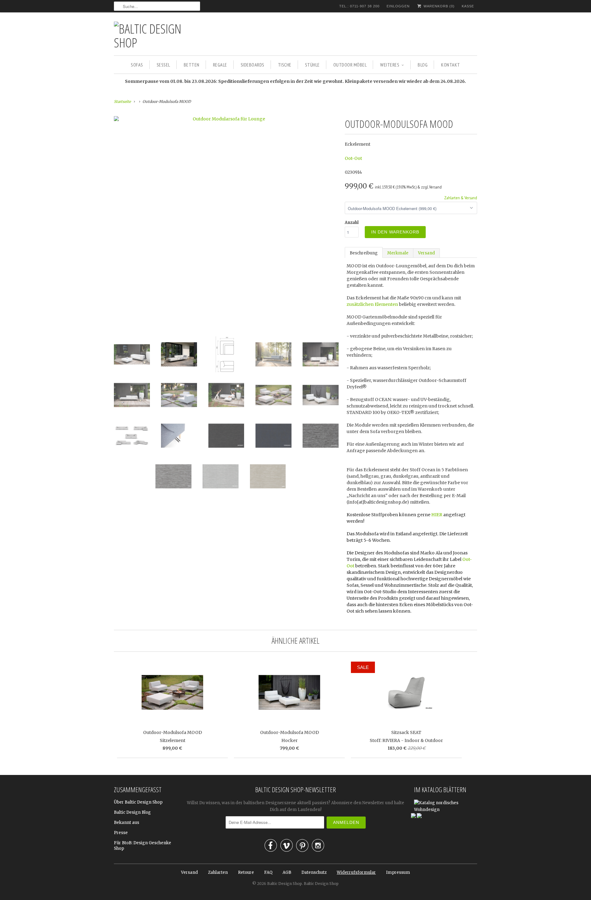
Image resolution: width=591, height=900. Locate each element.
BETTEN (191, 65)
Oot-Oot (353, 158)
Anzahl (352, 222)
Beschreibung (364, 253)
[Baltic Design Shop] (157, 35)
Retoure (246, 872)
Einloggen (398, 6)
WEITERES (389, 65)
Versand (426, 253)
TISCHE (284, 65)
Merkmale (397, 253)
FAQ (268, 872)
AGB (287, 872)
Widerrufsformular (356, 872)
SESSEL (163, 65)
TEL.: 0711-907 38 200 (359, 6)
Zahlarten (218, 872)
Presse (121, 832)
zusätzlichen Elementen (372, 304)
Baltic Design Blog (132, 812)
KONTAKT (450, 65)
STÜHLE (312, 65)
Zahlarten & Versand (460, 198)
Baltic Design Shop (284, 883)
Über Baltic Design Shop (138, 802)
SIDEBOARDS (252, 65)
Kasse (468, 6)
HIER (436, 514)
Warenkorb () (438, 6)
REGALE (220, 65)
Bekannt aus (126, 822)
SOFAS (137, 65)
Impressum (398, 872)
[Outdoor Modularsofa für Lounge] (226, 119)
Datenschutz (314, 872)
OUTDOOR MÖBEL (350, 65)
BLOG (423, 65)
